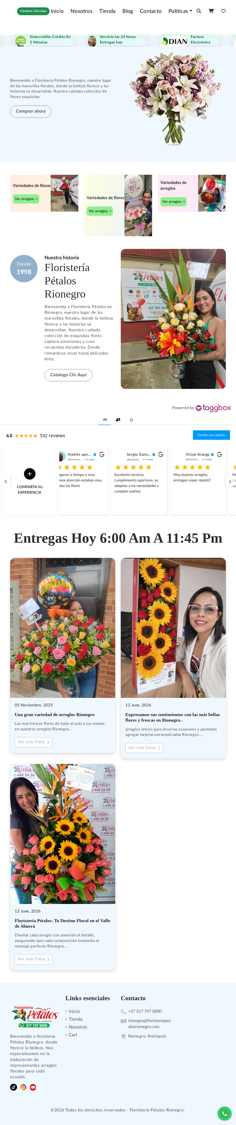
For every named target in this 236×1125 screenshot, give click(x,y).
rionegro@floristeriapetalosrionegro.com (149, 1024)
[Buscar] (199, 11)
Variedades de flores (105, 198)
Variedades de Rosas (32, 186)
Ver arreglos (24, 199)
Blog (127, 11)
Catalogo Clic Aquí (68, 375)
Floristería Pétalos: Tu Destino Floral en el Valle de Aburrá (62, 923)
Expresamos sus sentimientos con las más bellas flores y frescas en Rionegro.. (172, 717)
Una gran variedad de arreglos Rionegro (54, 714)
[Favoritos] (223, 11)
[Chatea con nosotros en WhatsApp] (224, 1113)
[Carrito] (211, 11)
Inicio (57, 11)
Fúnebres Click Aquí (33, 11)
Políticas (178, 11)
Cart (73, 1035)
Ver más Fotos (31, 742)
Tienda (107, 11)
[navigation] (5, 481)
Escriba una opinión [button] (211, 435)
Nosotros (81, 11)
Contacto (151, 11)
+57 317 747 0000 (145, 1011)
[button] (104, 420)
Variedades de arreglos (173, 186)
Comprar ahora (31, 111)
